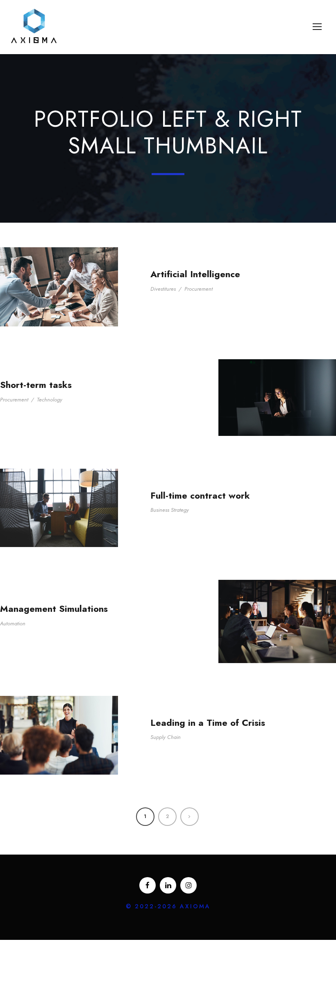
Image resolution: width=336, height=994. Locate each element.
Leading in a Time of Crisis (207, 722)
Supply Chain (165, 737)
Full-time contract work (200, 495)
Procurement (198, 289)
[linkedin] (168, 885)
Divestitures (163, 289)
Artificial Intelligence (195, 273)
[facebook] (147, 885)
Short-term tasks (36, 384)
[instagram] (188, 885)
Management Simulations (54, 608)
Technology (49, 400)
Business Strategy (169, 510)
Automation (12, 623)
